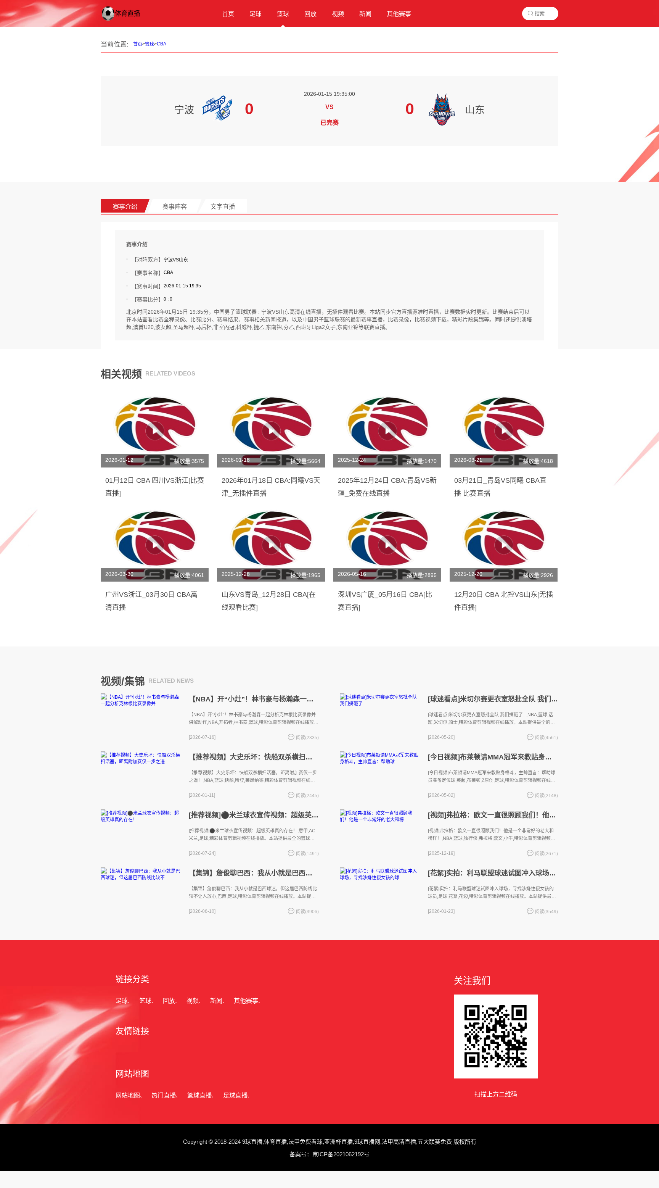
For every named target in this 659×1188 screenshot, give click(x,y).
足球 (122, 1001)
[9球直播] (127, 21)
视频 (192, 1001)
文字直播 (223, 206)
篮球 (149, 44)
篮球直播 (199, 1095)
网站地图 (128, 1095)
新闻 (216, 1001)
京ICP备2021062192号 (341, 1154)
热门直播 (163, 1095)
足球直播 (235, 1095)
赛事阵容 (174, 206)
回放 (169, 1001)
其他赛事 (246, 1001)
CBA (161, 44)
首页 (137, 44)
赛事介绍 (125, 206)
